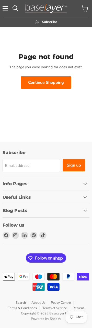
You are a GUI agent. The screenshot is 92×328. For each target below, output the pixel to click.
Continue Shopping (46, 82)
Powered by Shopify (46, 319)
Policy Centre (61, 302)
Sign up (74, 165)
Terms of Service (54, 308)
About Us (38, 302)
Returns (78, 308)
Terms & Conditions (22, 308)
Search (21, 302)
